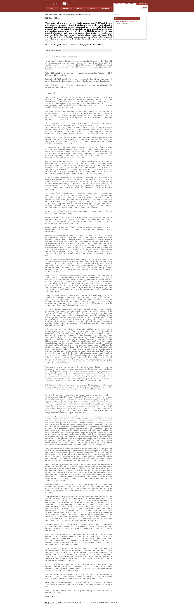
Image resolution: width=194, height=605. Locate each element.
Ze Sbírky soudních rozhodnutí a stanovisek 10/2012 (71, 14)
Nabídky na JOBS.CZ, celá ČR (126, 21)
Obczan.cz (114, 602)
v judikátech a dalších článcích (124, 3)
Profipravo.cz (142, 3)
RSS (84, 602)
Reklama (67, 602)
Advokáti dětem (104, 602)
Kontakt (59, 602)
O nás (53, 602)
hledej (145, 7)
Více (143, 38)
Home (47, 602)
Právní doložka (76, 602)
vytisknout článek (54, 50)
